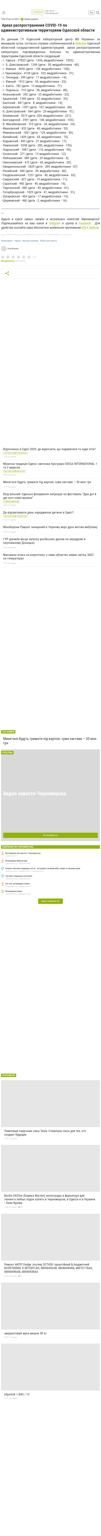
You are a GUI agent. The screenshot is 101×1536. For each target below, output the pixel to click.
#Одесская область (48, 241)
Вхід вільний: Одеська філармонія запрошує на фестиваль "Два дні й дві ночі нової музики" (49, 496)
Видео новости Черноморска (34, 793)
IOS (84, 227)
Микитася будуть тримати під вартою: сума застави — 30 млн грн (47, 482)
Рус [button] (91, 12)
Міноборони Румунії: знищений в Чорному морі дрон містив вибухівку (50, 527)
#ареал (18, 241)
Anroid (93, 227)
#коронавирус (7, 241)
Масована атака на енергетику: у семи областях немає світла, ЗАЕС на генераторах (48, 556)
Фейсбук (80, 43)
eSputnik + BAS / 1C (17, 1394)
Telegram (54, 223)
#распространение (30, 241)
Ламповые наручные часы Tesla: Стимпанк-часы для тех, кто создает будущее (45, 1132)
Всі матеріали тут (50, 835)
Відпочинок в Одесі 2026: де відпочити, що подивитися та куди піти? (49, 449)
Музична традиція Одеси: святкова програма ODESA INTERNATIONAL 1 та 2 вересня (50, 465)
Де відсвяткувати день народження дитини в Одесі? (38, 512)
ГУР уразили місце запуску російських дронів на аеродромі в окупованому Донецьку (44, 541)
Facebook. (85, 223)
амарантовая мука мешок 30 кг (25, 1333)
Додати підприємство (50, 901)
